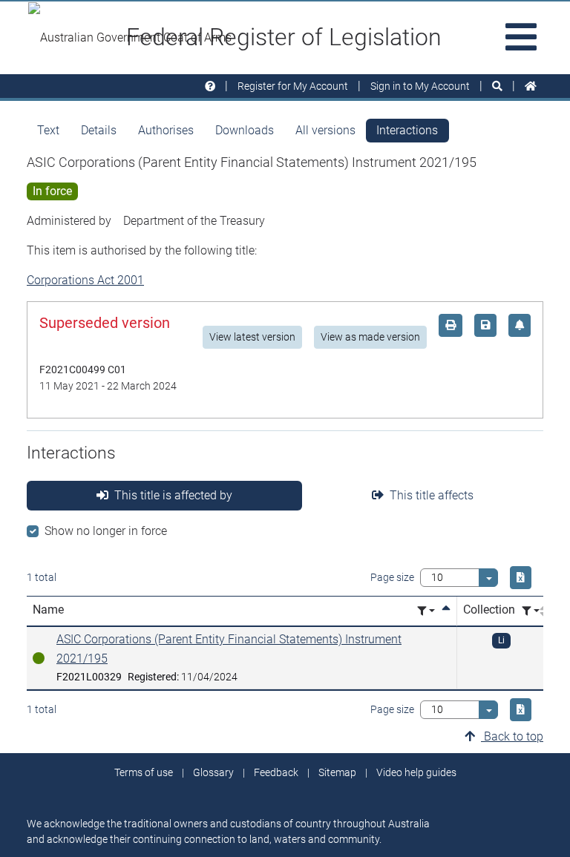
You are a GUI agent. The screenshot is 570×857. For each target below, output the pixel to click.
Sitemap (337, 772)
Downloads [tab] (244, 130)
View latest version (252, 337)
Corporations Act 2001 (85, 280)
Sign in (420, 86)
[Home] (530, 86)
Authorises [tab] (166, 130)
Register (293, 86)
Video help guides (416, 772)
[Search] (497, 86)
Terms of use (143, 772)
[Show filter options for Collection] (530, 611)
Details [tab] (99, 130)
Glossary (213, 772)
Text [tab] (48, 130)
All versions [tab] (325, 130)
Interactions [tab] (407, 130)
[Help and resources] (210, 86)
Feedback (276, 772)
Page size (392, 577)
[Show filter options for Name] (426, 611)
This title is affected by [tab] (173, 495)
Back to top (512, 736)
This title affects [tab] (432, 495)
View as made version (370, 337)
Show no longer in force (106, 531)
